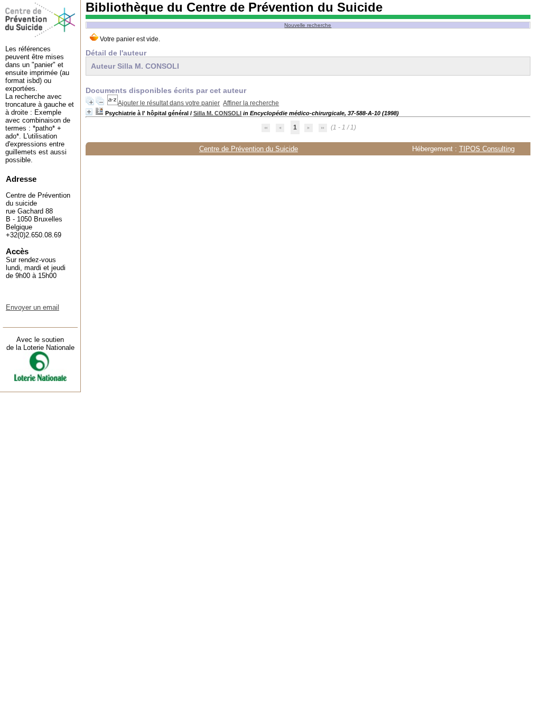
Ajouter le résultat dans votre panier (169, 103)
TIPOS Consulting (487, 149)
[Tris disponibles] (112, 103)
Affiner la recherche (251, 103)
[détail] (89, 111)
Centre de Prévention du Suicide (248, 149)
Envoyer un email (32, 307)
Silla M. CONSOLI (217, 113)
